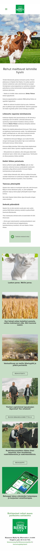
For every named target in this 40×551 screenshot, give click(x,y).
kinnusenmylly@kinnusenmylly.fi (19, 542)
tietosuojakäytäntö (20, 544)
